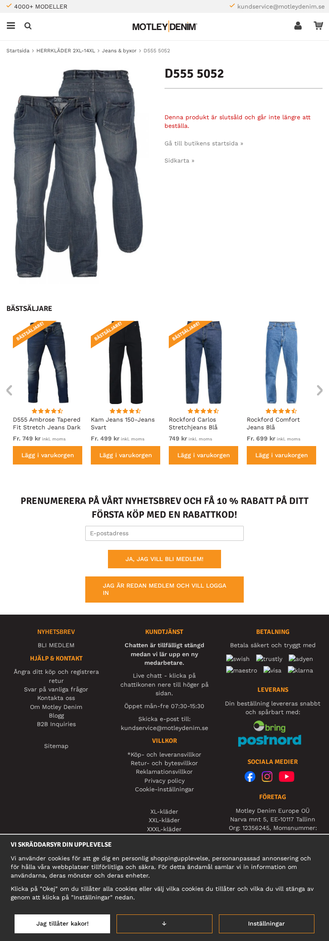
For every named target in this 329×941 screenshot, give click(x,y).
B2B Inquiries (56, 724)
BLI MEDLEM (56, 645)
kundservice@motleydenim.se (281, 6)
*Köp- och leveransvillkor (164, 754)
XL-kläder (164, 811)
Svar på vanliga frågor (56, 689)
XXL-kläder (164, 820)
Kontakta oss (56, 697)
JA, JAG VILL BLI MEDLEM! (164, 558)
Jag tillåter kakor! (62, 923)
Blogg (56, 715)
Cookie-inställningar (164, 789)
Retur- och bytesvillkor (164, 763)
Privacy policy (164, 780)
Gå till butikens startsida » (203, 143)
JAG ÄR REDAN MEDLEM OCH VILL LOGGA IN (164, 589)
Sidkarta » (179, 160)
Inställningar (266, 923)
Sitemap (56, 745)
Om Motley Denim (56, 706)
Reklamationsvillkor (164, 771)
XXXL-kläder (164, 829)
